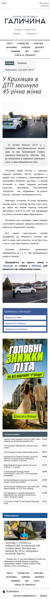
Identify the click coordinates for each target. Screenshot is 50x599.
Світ (27, 51)
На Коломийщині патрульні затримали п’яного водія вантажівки (20, 481)
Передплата (31, 33)
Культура (26, 47)
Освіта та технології (25, 55)
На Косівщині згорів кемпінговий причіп (21, 452)
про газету (44, 3)
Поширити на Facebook (16, 329)
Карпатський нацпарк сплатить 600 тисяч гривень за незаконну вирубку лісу (22, 440)
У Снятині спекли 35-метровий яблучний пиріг (21, 502)
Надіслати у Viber (13, 317)
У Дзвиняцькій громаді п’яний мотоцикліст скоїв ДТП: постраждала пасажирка (20, 473)
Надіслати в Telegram (15, 323)
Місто (10, 43)
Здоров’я (39, 47)
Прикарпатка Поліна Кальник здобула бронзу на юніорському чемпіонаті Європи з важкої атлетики (20, 458)
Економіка (11, 47)
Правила (43, 595)
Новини (9, 63)
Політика (38, 43)
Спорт (37, 51)
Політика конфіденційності (24, 595)
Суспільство (23, 43)
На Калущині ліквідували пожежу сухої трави (21, 446)
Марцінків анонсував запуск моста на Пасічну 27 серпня (20, 466)
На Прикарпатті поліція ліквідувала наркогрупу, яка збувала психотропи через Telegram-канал (20, 495)
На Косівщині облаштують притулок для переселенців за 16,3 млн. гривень (21, 487)
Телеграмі (8, 265)
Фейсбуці (36, 265)
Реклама (16, 33)
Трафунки (15, 51)
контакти (45, 6)
